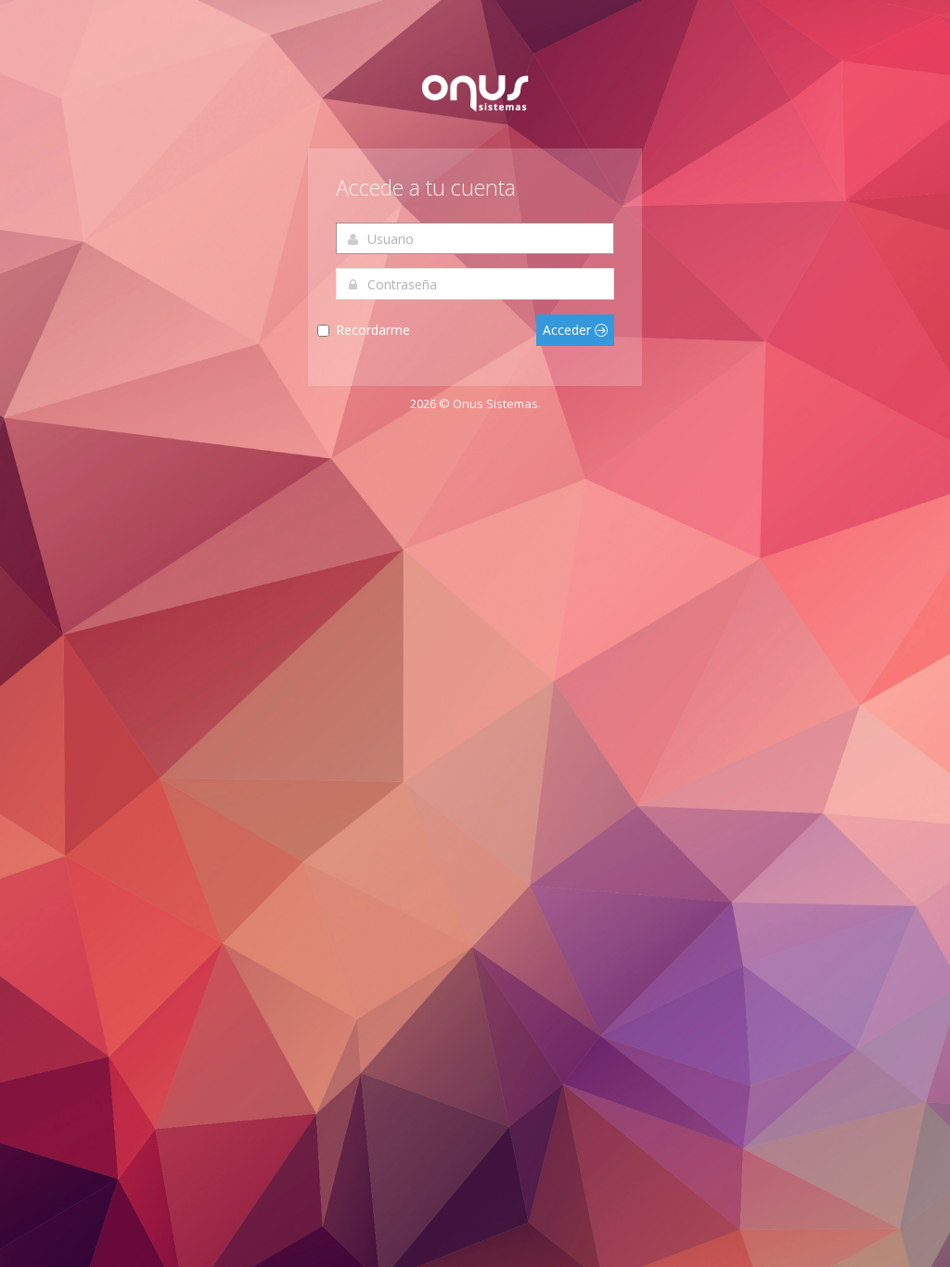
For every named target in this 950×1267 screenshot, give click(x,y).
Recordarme (373, 330)
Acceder (569, 330)
